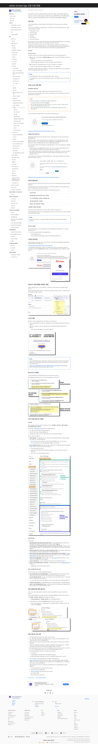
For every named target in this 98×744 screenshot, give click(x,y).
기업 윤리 (75, 726)
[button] (17, 39)
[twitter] (19, 736)
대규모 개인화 (27, 712)
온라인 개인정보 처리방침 (41, 677)
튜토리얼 (13, 704)
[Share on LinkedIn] (50, 693)
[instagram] (17, 736)
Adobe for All (76, 727)
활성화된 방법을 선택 (65, 562)
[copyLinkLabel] (52, 693)
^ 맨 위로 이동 (86, 698)
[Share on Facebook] (45, 693)
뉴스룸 (75, 718)
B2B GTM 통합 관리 (28, 718)
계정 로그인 (76, 712)
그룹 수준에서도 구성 (38, 428)
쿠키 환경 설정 (73, 736)
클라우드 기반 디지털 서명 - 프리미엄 (37, 204)
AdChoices (88, 736)
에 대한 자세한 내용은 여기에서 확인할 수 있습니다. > (42, 131)
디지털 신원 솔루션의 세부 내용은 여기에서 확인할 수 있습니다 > (40, 245)
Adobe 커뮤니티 (60, 715)
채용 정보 (75, 715)
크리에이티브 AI (10, 712)
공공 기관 (42, 715)
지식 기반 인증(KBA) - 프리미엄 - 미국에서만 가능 (39, 198)
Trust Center (76, 724)
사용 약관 (68, 736)
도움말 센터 (59, 712)
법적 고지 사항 (31, 677)
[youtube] (23, 736)
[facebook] (16, 736)
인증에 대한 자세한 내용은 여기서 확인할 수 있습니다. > (44, 177)
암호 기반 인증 (33, 192)
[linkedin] (21, 736)
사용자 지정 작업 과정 (34, 660)
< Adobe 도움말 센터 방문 (15, 698)
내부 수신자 (32, 445)
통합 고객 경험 (27, 715)
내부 (57, 93)
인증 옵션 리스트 (55, 558)
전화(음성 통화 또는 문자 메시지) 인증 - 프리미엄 (39, 195)
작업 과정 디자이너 (34, 671)
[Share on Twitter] (47, 693)
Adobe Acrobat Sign (16, 10)
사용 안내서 (13, 703)
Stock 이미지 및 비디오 (11, 723)
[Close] (65, 740)
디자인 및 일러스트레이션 (12, 715)
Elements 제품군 (10, 721)
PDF (9, 718)
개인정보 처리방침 (63, 736)
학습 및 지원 (13, 700)
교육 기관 (42, 712)
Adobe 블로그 (76, 729)
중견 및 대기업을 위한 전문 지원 (62, 718)
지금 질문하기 (37, 706)
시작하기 (13, 702)
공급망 (75, 723)
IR (74, 721)
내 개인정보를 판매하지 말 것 (80, 736)
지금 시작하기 (57, 706)
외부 (38, 101)
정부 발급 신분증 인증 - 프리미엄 (36, 201)
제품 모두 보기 (10, 724)
